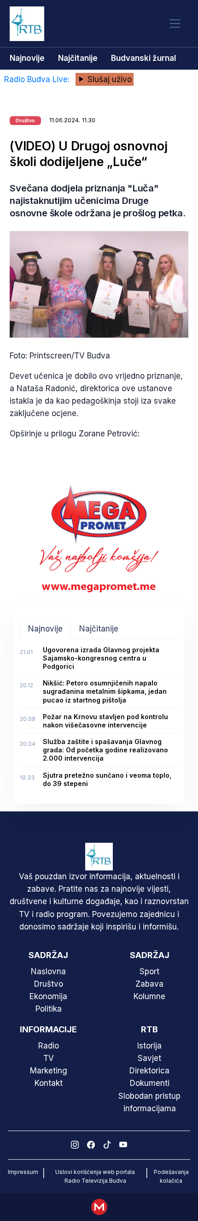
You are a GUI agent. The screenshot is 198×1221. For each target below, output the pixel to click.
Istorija (149, 1045)
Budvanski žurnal (143, 58)
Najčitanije (78, 58)
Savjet (149, 1058)
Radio (48, 1045)
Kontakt (49, 1083)
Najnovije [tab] (45, 628)
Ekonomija (48, 996)
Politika (48, 1008)
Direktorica (149, 1070)
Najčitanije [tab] (98, 628)
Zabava (149, 984)
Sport (149, 971)
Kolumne (149, 996)
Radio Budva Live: (38, 79)
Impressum (23, 1171)
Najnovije (27, 58)
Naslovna (48, 971)
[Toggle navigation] (175, 23)
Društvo (48, 984)
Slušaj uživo (108, 79)
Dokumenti (149, 1083)
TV (48, 1058)
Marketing (48, 1070)
